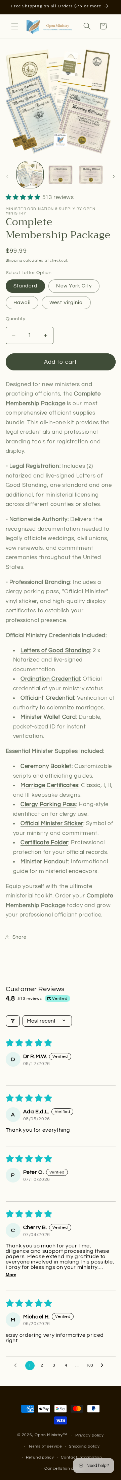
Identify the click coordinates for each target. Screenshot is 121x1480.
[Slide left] (7, 176)
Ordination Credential (50, 679)
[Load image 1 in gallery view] (30, 174)
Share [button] (19, 937)
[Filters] (13, 1021)
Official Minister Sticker (52, 823)
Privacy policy (89, 1435)
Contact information (81, 1457)
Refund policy (40, 1457)
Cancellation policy (63, 1468)
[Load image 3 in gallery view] (91, 174)
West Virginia (66, 302)
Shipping (14, 260)
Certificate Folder (44, 842)
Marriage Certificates (49, 785)
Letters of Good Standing (55, 650)
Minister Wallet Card (48, 717)
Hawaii (22, 302)
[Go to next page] (103, 1365)
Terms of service (45, 1446)
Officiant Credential (47, 698)
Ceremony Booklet (46, 766)
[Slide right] (113, 176)
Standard (25, 285)
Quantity (16, 318)
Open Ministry (49, 1435)
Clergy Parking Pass (48, 804)
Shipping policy (84, 1446)
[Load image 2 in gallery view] (60, 174)
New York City (73, 285)
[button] (15, 26)
